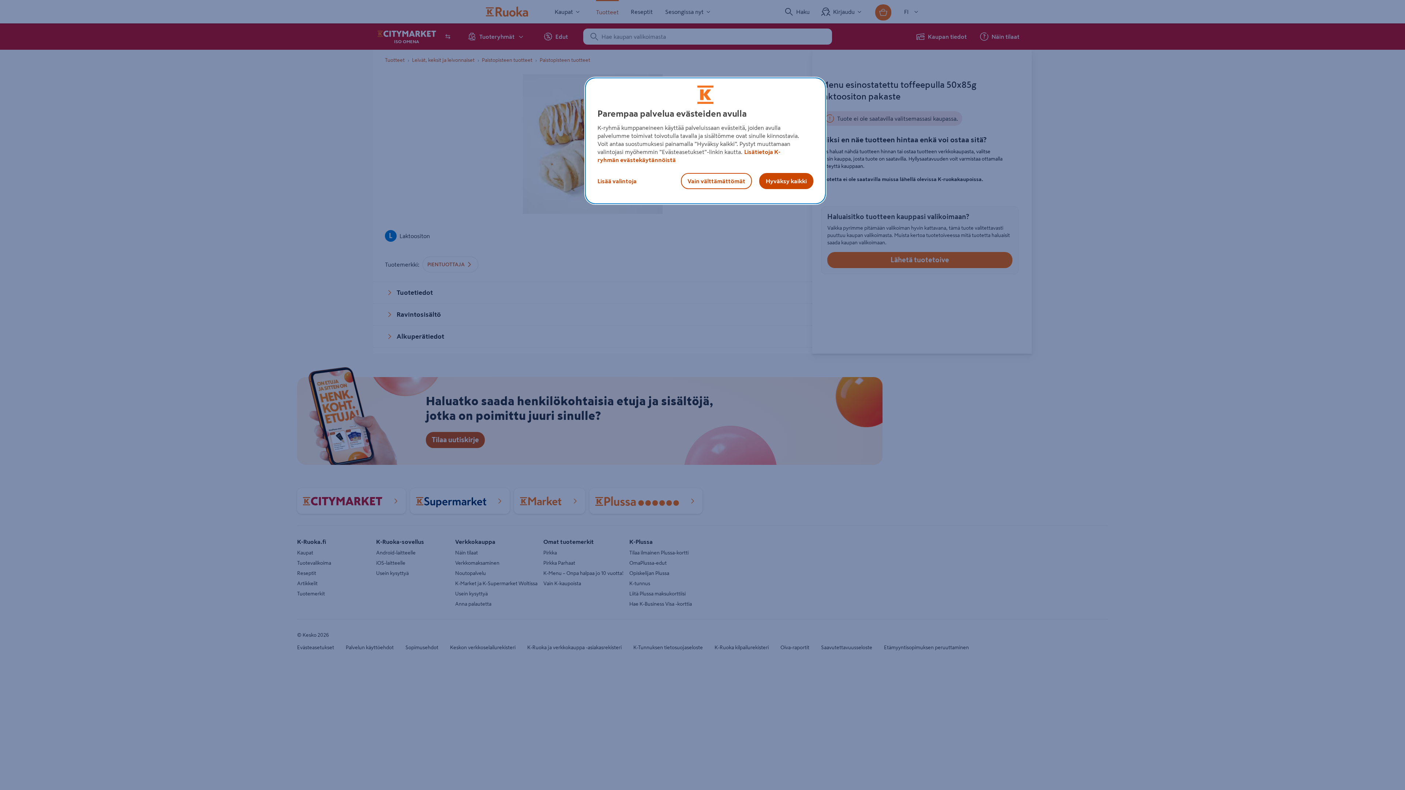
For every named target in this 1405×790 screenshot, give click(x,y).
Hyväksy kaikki (786, 181)
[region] (705, 141)
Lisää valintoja (617, 181)
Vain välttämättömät (716, 181)
